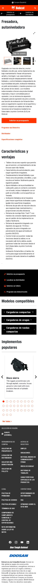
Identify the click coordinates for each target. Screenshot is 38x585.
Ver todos (7, 421)
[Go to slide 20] (7, 410)
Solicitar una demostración (7, 463)
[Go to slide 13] (14, 406)
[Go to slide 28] (3, 415)
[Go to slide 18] (32, 406)
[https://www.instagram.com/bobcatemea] (16, 542)
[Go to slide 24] (21, 410)
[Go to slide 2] (7, 401)
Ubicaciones (25, 453)
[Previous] (3, 61)
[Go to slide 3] (11, 401)
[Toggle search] (34, 8)
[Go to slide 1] (3, 401)
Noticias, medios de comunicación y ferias (28, 459)
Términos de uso (8, 508)
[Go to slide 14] (18, 406)
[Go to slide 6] (21, 401)
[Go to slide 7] (25, 401)
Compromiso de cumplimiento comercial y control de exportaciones (8, 518)
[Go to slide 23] (18, 410)
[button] (19, 312)
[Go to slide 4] (14, 401)
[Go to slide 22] (14, 410)
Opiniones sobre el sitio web (28, 505)
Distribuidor (6, 134)
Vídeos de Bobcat (27, 466)
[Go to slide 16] (25, 406)
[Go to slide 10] (3, 406)
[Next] (35, 61)
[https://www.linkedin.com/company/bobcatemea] (28, 542)
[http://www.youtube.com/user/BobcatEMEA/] (22, 542)
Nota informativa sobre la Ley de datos (8, 529)
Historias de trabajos (25, 471)
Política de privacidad (6, 494)
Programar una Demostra (11, 128)
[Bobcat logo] (18, 8)
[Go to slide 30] (11, 415)
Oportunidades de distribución (28, 494)
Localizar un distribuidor (16, 280)
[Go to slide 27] (32, 410)
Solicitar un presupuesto (19, 120)
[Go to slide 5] (18, 401)
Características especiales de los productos (28, 479)
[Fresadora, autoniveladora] (8, 61)
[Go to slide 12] (11, 406)
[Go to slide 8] (29, 401)
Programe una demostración (17, 292)
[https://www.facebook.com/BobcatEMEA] (10, 542)
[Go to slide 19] (3, 410)
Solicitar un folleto (14, 286)
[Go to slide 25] (25, 410)
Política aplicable (9, 504)
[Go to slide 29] (7, 415)
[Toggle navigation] (3, 8)
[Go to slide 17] (29, 406)
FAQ (22, 500)
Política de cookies (9, 500)
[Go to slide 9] (32, 401)
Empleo (23, 449)
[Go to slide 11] (7, 406)
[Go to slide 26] (29, 410)
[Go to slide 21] (11, 410)
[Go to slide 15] (21, 406)
